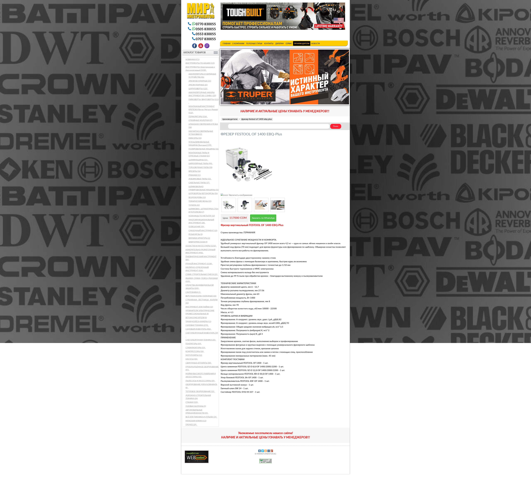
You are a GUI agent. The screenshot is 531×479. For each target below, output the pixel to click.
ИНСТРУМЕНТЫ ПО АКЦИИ (200, 63)
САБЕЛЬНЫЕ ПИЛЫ (199, 183)
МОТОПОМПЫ (194, 355)
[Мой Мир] (268, 451)
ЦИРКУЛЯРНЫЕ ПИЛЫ (200, 164)
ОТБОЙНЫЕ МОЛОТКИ (200, 120)
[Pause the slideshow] (340, 77)
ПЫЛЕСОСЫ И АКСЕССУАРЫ (200, 381)
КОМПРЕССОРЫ (195, 352)
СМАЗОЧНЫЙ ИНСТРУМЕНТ (203, 231)
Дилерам (279, 43)
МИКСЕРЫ (195, 138)
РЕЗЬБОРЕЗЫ (196, 234)
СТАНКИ (192, 402)
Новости (315, 43)
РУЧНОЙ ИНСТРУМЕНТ (199, 264)
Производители (301, 43)
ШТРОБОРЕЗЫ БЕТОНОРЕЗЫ (203, 194)
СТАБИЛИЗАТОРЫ (195, 348)
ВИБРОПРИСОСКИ (198, 242)
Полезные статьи (254, 43)
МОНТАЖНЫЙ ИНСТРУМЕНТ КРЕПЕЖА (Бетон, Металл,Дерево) (203, 110)
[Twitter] (262, 451)
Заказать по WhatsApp (263, 218)
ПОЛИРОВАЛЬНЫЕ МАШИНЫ (203, 149)
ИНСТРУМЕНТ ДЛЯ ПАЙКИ (199, 307)
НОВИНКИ (192, 59)
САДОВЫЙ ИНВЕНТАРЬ (198, 329)
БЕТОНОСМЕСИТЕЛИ (196, 318)
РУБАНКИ (195, 175)
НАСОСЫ (192, 359)
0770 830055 (206, 24)
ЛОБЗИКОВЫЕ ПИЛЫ (200, 179)
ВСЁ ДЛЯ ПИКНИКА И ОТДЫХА (201, 417)
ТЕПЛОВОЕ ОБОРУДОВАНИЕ (200, 392)
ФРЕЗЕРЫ (195, 171)
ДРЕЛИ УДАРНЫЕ (198, 85)
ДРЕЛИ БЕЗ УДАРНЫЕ (200, 81)
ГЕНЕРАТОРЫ (193, 344)
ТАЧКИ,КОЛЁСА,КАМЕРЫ (198, 322)
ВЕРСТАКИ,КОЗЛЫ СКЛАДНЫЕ (201, 296)
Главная (226, 43)
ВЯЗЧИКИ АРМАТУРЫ (199, 238)
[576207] (228, 205)
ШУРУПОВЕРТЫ (198, 89)
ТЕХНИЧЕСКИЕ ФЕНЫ (200, 201)
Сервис (289, 43)
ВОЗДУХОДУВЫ (197, 197)
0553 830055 (206, 34)
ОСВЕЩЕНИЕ (196, 227)
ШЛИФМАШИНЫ (198, 160)
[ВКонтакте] (259, 451)
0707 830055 (206, 39)
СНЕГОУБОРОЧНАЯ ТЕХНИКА (201, 340)
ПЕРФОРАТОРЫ (198, 117)
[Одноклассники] (265, 451)
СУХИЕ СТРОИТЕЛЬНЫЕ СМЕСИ (202, 274)
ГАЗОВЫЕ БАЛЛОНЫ (196, 406)
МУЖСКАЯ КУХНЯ (196, 421)
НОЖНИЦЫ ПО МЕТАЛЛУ (202, 216)
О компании (238, 43)
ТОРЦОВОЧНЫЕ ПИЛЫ (200, 167)
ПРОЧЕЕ (191, 425)
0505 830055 (206, 29)
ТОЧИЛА (194, 205)
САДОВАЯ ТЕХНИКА (197, 325)
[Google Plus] (271, 451)
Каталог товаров (194, 52)
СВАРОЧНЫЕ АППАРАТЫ (198, 363)
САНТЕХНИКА (193, 292)
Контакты (268, 43)
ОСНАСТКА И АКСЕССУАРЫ (201, 246)
